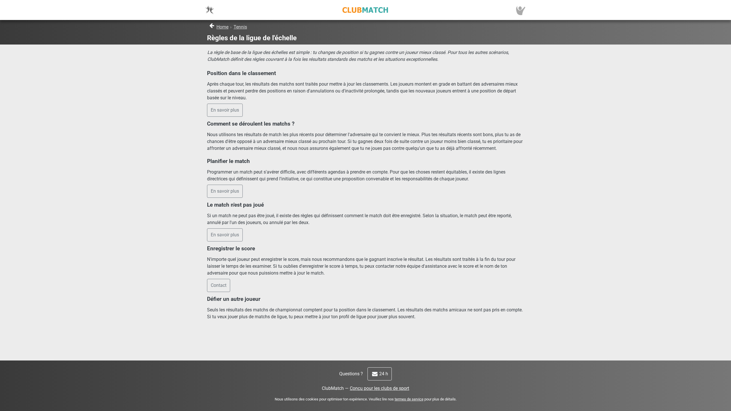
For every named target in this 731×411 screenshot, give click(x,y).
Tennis (240, 27)
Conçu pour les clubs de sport (379, 388)
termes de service (409, 399)
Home (222, 27)
